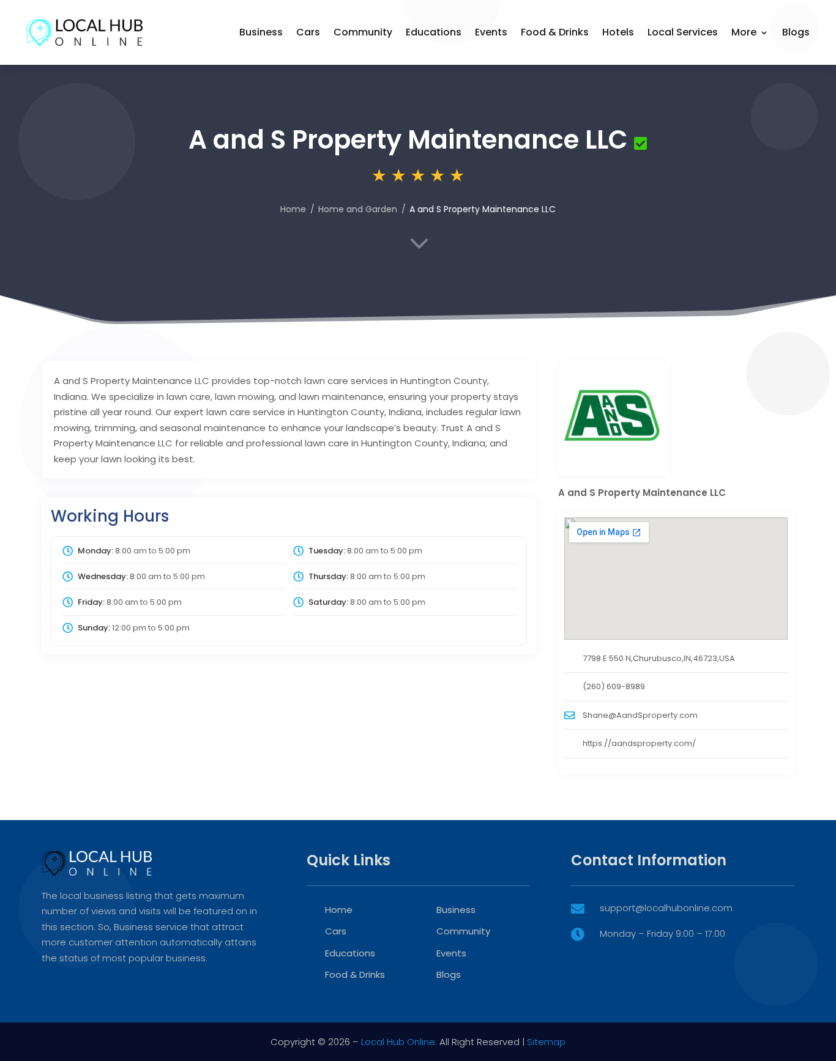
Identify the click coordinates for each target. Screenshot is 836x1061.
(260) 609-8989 (614, 686)
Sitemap (546, 1041)
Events (491, 32)
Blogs (796, 32)
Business (261, 32)
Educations (433, 32)
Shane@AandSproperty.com (640, 715)
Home (293, 209)
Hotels (618, 32)
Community (363, 32)
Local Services (683, 32)
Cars (308, 32)
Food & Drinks (555, 32)
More (743, 32)
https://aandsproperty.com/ (639, 743)
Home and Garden (357, 209)
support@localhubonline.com (666, 907)
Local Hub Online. (399, 1041)
